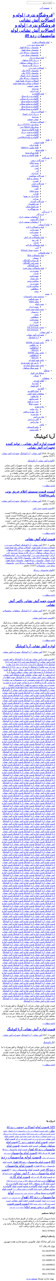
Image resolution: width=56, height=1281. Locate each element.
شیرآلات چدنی (37, 183)
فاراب (36, 194)
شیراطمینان (33, 204)
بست (47, 294)
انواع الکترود (33, 391)
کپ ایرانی (34, 91)
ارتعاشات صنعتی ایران (28, 217)
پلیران (36, 242)
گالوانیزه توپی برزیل (30, 132)
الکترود (41, 388)
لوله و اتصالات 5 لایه (35, 227)
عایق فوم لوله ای (36, 360)
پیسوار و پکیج (33, 178)
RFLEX (35, 350)
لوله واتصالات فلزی (40, 42)
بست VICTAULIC (35, 327)
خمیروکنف (34, 399)
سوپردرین (34, 271)
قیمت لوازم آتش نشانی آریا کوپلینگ (31, 1029)
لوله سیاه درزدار (36, 58)
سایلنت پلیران (32, 286)
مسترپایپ (34, 232)
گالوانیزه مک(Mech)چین (28, 137)
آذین (37, 247)
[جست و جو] (54, 3)
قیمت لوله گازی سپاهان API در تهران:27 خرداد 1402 (26, 1181)
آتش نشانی (44, 332)
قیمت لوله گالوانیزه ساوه (35, 1186)
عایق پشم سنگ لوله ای (33, 365)
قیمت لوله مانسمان (29, 1146)
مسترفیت (34, 276)
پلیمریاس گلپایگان (31, 263)
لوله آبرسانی (43, 224)
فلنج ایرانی (34, 145)
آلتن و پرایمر (33, 419)
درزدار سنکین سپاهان (29, 63)
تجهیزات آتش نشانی (35, 335)
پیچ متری (35, 414)
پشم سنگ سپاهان (31, 368)
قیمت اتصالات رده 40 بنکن (41, 1136)
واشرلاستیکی (33, 427)
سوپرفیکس (33, 299)
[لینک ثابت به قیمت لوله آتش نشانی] (44, 570)
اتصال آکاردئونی (37, 219)
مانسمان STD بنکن (30, 73)
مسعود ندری (20, 1207)
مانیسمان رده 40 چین (29, 52)
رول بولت (34, 409)
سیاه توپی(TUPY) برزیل (28, 124)
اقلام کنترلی (38, 381)
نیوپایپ (35, 235)
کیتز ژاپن (35, 165)
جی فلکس (34, 345)
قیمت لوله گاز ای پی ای (41, 1177)
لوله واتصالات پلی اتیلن (34, 237)
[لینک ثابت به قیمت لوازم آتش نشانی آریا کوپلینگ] (49, 1042)
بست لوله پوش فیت (35, 309)
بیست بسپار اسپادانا (30, 250)
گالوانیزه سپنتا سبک (30, 106)
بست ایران (34, 307)
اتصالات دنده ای (37, 122)
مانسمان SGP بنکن (30, 70)
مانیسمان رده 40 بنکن (29, 78)
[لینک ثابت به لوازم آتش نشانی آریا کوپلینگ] (28, 1001)
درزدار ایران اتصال (30, 114)
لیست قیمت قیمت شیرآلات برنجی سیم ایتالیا (31, 1205)
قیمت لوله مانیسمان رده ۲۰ (24, 1169)
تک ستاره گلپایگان (31, 260)
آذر (37, 171)
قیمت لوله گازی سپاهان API (42, 1183)
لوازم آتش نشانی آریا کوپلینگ (35, 646)
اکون (36, 188)
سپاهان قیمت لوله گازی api (17, 1134)
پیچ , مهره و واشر (31, 412)
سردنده (35, 88)
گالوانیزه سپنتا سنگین (29, 109)
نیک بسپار (34, 278)
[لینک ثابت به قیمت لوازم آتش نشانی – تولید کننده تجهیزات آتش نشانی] (41, 461)
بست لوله (39, 304)
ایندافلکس (34, 348)
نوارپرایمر (34, 422)
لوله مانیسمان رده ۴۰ (13, 1198)
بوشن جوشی (33, 86)
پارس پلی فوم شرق (30, 363)
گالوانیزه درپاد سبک (30, 96)
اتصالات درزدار (37, 111)
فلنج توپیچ (39, 150)
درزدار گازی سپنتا (31, 65)
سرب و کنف (33, 401)
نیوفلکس (35, 289)
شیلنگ (46, 370)
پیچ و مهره (39, 406)
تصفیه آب (44, 8)
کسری (36, 181)
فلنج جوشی (39, 142)
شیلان (36, 376)
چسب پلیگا (34, 404)
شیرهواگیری (33, 209)
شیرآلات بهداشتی (36, 176)
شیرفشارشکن (32, 206)
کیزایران (35, 173)
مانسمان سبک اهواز (30, 50)
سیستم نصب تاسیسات (34, 296)
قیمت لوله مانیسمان (23, 1153)
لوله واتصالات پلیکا (35, 255)
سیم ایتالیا (34, 163)
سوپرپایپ (34, 230)
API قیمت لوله (45, 1127)
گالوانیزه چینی (32, 135)
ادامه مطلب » (48, 485)
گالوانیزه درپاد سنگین (29, 99)
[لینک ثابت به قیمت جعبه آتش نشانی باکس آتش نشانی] (43, 618)
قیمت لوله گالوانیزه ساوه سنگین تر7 (27, 1189)
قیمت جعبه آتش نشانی (22, 1136)
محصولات (40, 565)
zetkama (35, 186)
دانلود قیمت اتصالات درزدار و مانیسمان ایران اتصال (28, 1131)
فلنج (47, 140)
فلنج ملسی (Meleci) (30, 147)
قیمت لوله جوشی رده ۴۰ (33, 1142)
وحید (36, 291)
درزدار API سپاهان (30, 60)
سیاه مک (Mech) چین (29, 127)
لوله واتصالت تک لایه (35, 245)
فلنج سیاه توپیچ (32, 153)
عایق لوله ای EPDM (35, 342)
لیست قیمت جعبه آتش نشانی (26, 1200)
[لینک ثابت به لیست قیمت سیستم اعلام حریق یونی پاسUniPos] (44, 508)
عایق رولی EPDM (36, 353)
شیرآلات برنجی (37, 160)
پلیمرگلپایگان (33, 265)
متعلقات (45, 378)
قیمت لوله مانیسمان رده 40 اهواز (31, 1161)
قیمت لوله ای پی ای (24, 1139)
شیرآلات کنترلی (37, 201)
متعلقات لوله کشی (35, 394)
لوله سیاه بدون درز (35, 45)
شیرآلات (45, 158)
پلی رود (35, 240)
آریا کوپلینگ (34, 337)
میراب (36, 199)
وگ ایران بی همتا (31, 196)
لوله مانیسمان (18, 1193)
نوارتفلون (34, 396)
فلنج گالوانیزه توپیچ (30, 129)
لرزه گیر (45, 212)
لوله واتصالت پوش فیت (33, 268)
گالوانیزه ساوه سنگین (29, 104)
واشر (41, 424)
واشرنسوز (34, 429)
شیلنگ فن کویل (37, 373)
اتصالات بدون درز (36, 68)
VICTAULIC (33, 330)
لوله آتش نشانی (28, 1193)
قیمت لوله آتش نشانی (40, 539)
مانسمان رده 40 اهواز (29, 47)
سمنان (36, 258)
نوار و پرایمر (38, 417)
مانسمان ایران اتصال (29, 76)
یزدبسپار (35, 312)
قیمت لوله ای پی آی (38, 1139)
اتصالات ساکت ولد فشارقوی (26, 83)
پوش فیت (12, 1207)
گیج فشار (34, 386)
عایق (47, 340)
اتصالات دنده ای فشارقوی (27, 81)
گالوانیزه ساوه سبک (30, 101)
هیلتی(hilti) (34, 301)
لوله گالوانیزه (38, 93)
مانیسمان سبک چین (30, 55)
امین (37, 168)
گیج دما (35, 383)
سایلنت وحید (33, 281)
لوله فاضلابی (43, 253)
